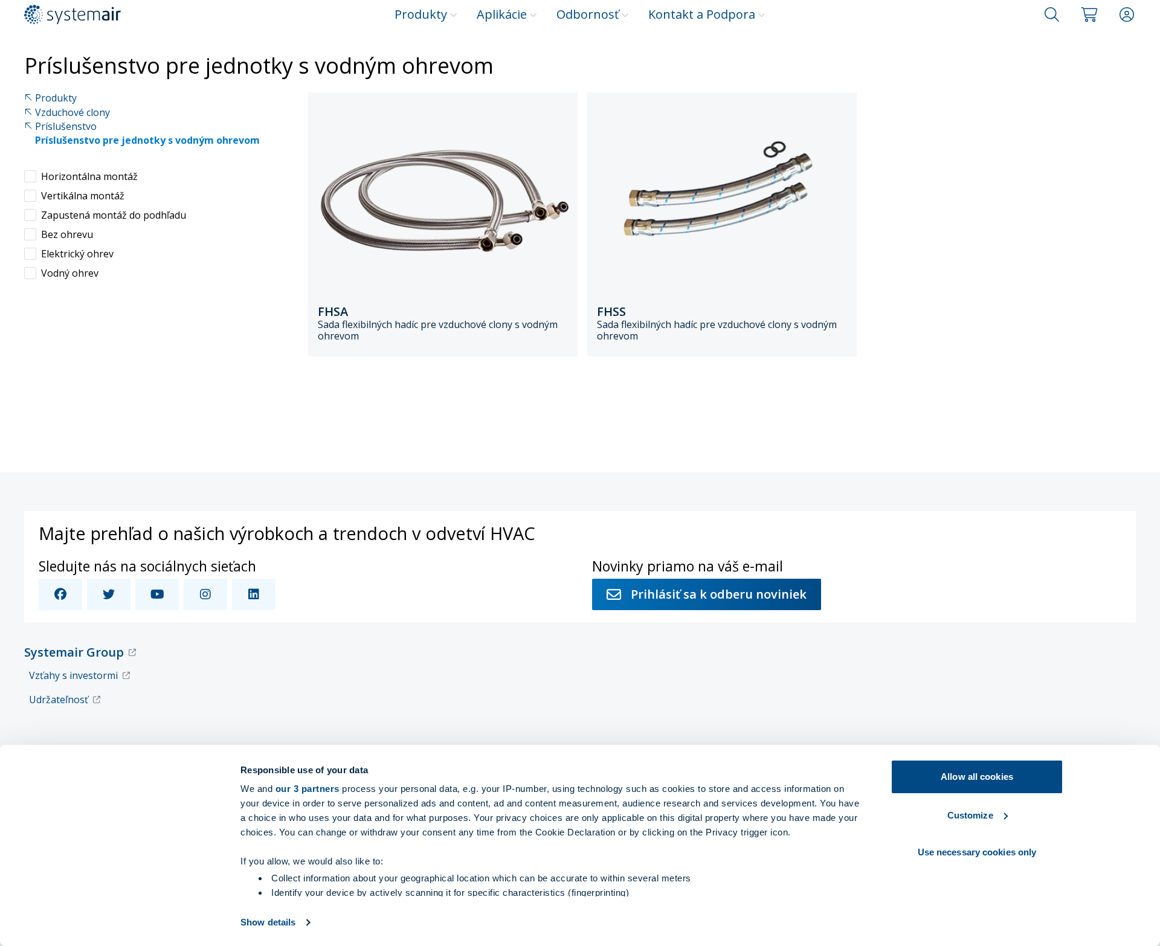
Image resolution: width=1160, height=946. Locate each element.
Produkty (421, 14)
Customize (970, 815)
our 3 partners (308, 789)
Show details (267, 922)
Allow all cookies (977, 776)
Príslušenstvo (66, 126)
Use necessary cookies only (977, 852)
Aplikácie (502, 14)
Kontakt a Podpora (701, 14)
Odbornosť (587, 14)
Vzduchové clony (72, 112)
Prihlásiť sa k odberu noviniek (719, 594)
